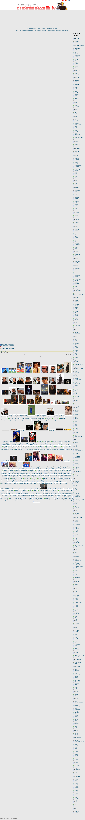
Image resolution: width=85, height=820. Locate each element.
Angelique (77, 84)
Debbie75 (77, 219)
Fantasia (76, 319)
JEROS (76, 426)
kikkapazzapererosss (79, 450)
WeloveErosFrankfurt (79, 802)
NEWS (28, 28)
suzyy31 (76, 745)
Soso (76, 729)
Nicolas (76, 584)
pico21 (76, 627)
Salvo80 (76, 694)
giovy (76, 375)
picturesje (77, 628)
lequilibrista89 (77, 467)
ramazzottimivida (78, 659)
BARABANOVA (78, 124)
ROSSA (76, 684)
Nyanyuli (76, 599)
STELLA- (77, 733)
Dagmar (76, 204)
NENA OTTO (77, 577)
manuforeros (77, 496)
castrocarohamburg (78, 165)
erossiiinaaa (77, 297)
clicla (76, 181)
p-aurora (76, 605)
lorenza (76, 479)
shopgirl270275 (78, 717)
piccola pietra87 (78, 626)
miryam (76, 553)
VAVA (76, 788)
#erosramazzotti (11, 344)
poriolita (76, 638)
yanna (76, 805)
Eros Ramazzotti (4, 344)
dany (76, 209)
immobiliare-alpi (78, 404)
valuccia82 (77, 784)
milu (76, 550)
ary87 (76, 110)
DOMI (76, 230)
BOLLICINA (77, 144)
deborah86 (77, 222)
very (76, 794)
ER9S (76, 255)
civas (76, 176)
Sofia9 (76, 726)
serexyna (76, 715)
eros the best (77, 261)
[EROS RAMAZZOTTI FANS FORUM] (64, 0)
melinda (76, 536)
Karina (76, 442)
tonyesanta (77, 766)
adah (76, 46)
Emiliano (76, 248)
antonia (76, 105)
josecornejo (77, 433)
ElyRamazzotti (77, 244)
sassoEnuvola (77, 706)
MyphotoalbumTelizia (79, 566)
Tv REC (66, 30)
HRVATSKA (77, 396)
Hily (76, 394)
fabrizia (76, 316)
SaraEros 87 (77, 704)
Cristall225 (77, 197)
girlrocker (77, 376)
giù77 (76, 382)
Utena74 (76, 770)
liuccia (76, 477)
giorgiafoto (77, 372)
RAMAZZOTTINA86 (79, 660)
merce (76, 538)
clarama (76, 177)
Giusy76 (76, 381)
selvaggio (77, 712)
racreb (76, 645)
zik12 (76, 809)
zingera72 (77, 811)
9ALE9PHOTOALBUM (79, 45)
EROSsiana (77, 296)
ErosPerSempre (78, 290)
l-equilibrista (77, 456)
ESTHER (77, 310)
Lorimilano (77, 481)
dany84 (76, 213)
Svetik (76, 747)
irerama (76, 411)
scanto (76, 708)
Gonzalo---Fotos (78, 383)
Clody (76, 183)
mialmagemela (77, 542)
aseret (76, 115)
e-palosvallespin (78, 232)
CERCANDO (77, 169)
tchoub (76, 751)
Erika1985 (77, 257)
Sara (76, 701)
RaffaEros (77, 648)
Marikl (76, 516)
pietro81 (76, 631)
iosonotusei (77, 407)
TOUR (52, 28)
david (76, 218)
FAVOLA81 (77, 325)
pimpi (76, 634)
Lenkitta (76, 465)
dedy (76, 223)
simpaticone (77, 723)
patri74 (76, 612)
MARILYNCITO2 (78, 518)
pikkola (76, 633)
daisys (76, 205)
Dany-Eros (77, 211)
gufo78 (76, 389)
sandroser (77, 698)
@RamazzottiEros (4, 345)
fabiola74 (76, 314)
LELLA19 (77, 464)
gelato (76, 353)
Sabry (76, 690)
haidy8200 (77, 392)
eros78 (76, 271)
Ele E (76, 236)
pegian (76, 616)
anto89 (76, 103)
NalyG (76, 573)
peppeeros (77, 619)
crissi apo (76, 195)
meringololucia (77, 541)
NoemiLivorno (77, 594)
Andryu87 (77, 80)
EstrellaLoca (77, 312)
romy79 (76, 676)
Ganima (76, 350)
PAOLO (76, 609)
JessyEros (77, 429)
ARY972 (76, 112)
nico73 (76, 582)
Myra (76, 567)
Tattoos (63, 30)
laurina (76, 460)
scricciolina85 (77, 709)
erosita (76, 286)
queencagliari (77, 644)
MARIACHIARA (78, 506)
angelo (76, 85)
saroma (76, 705)
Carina (76, 156)
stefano (76, 730)
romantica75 (77, 674)
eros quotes (77, 301)
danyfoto (76, 216)
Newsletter (50, 30)
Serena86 (76, 713)
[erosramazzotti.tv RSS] (66, 0)
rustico (76, 688)
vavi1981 (76, 790)
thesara (76, 755)
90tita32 (76, 44)
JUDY (76, 438)
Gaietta (76, 347)
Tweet (72, 358)
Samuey (76, 695)
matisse (76, 531)
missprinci (77, 555)
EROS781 (77, 272)
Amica (76, 76)
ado (75, 52)
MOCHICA (77, 557)
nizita (76, 591)
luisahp (76, 491)
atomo (76, 116)
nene (76, 578)
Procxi (76, 641)
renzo (76, 669)
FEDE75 (76, 329)
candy (76, 154)
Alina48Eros (77, 70)
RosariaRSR (77, 681)
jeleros (76, 424)
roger (76, 673)
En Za (76, 252)
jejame (76, 420)
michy (76, 546)
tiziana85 (76, 762)
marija (76, 514)
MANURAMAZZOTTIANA (78, 499)
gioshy (76, 374)
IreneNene (77, 410)
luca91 (76, 485)
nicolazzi (76, 585)
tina (75, 758)
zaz (75, 807)
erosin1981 (77, 283)
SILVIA (76, 719)
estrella (76, 311)
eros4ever (77, 265)
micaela (76, 543)
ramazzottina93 (78, 662)
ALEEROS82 (77, 56)
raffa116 (76, 646)
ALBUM (32, 28)
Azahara (76, 120)
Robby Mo (77, 670)
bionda (76, 141)
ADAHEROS (77, 48)
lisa (75, 474)
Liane (76, 470)
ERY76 (76, 307)
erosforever (77, 282)
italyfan (76, 413)
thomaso (76, 756)
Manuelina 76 (77, 495)
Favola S (76, 328)
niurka (76, 589)
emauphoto (77, 245)
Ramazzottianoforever (79, 658)
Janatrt (76, 415)
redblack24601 (77, 666)
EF (75, 233)
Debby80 (76, 220)
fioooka (76, 332)
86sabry (76, 42)
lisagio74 (76, 475)
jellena (76, 425)
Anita (76, 90)
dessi (76, 226)
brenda (76, 145)
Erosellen (76, 280)
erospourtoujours (78, 291)
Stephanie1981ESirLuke (79, 741)
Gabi (76, 344)
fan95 (76, 318)
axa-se (76, 119)
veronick (76, 793)
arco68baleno (77, 106)
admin (76, 51)
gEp (76, 360)
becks (76, 130)
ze (75, 808)
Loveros (76, 484)
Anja (76, 91)
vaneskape (77, 787)
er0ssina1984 (77, 254)
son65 (76, 727)
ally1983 (76, 71)
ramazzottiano (77, 656)
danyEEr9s (77, 215)
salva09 (76, 691)
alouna (76, 73)
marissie (76, 523)
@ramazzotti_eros (4, 348)
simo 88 (76, 722)
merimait (76, 539)
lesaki (76, 468)
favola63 (76, 323)
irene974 (76, 408)
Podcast (53, 30)
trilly (76, 768)
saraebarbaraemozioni (79, 702)
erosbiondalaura (78, 277)
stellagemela (77, 736)
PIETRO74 (77, 630)
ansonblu (76, 99)
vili (75, 795)
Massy (76, 527)
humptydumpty (78, 397)
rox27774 (77, 685)
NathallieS (77, 575)
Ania (76, 88)
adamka (76, 49)
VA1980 (76, 772)
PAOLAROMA (78, 607)
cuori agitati (77, 201)
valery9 (76, 779)
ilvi (75, 403)
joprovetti (77, 432)
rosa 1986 (77, 683)
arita (76, 108)
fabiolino (76, 315)
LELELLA (77, 463)
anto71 (76, 102)
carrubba (76, 163)
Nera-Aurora (77, 580)
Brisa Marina (77, 148)
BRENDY (77, 147)
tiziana (76, 761)
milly (76, 549)
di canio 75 (77, 227)
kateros (76, 443)
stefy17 (76, 731)
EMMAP (76, 251)
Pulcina (76, 642)
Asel (76, 113)
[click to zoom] (5, 372)
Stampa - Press (58, 30)
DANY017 (77, 212)
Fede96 (76, 330)
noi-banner (77, 595)
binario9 (76, 140)
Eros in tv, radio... (30, 30)
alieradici (76, 69)
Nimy (76, 587)
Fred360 (76, 340)
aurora (76, 117)
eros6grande (77, 268)
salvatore (76, 692)
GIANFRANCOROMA (79, 368)
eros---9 (76, 262)
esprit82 (76, 308)
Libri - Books (18, 30)
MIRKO (76, 552)
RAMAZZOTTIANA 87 (79, 655)
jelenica (76, 422)
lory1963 (76, 482)
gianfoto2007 (77, 367)
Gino (76, 371)
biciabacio (77, 138)
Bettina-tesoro (77, 135)
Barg (76, 126)
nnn (75, 592)
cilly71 (76, 173)
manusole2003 (77, 500)
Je (75, 431)
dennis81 (76, 225)
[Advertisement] (42, 19)
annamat (76, 95)
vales (76, 780)
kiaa (76, 446)
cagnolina (77, 151)
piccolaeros (77, 624)
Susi (76, 744)
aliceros (76, 66)
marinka (76, 521)
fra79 (76, 337)
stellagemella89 (78, 737)
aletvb (76, 60)
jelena (76, 421)
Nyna (76, 601)
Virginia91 (77, 798)
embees (76, 247)
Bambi (76, 122)
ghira (76, 362)
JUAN (76, 435)
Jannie (76, 417)
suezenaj (76, 743)
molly (76, 559)
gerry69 (76, 361)
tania (76, 748)
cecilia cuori (77, 167)
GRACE (76, 386)
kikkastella (77, 452)
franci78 (76, 339)
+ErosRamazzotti (4, 347)
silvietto (76, 720)
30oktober (77, 41)
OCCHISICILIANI (78, 602)
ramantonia (77, 649)
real (75, 665)
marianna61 (77, 507)
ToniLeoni (77, 765)
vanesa (76, 786)
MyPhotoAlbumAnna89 (79, 564)
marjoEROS (77, 524)
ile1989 (76, 400)
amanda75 (77, 74)
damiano (76, 208)
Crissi (76, 194)
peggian (76, 614)
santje (76, 699)
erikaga (76, 258)
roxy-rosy (77, 687)
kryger (76, 454)
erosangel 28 (77, 275)
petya (76, 620)
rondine (76, 677)
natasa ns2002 (77, 574)
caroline (76, 162)
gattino (76, 351)
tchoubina (77, 752)
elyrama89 (77, 243)
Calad (76, 152)
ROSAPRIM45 (78, 680)
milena (76, 548)
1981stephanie (77, 39)
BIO (35, 28)
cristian (76, 198)
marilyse (76, 520)
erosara (76, 276)
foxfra (76, 336)
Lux (76, 492)
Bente (76, 133)
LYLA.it (18, 818)
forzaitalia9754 (77, 335)
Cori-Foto (77, 188)
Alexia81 (76, 63)
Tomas (76, 763)
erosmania (77, 287)
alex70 (76, 62)
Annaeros (77, 94)
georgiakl (76, 358)
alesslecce (77, 59)
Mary (76, 525)
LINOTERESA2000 (79, 472)
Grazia (76, 387)
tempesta (76, 754)
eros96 (76, 273)
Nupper (76, 598)
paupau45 (77, 613)
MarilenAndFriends (78, 517)
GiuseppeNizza (78, 379)
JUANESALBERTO (79, 436)
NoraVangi (77, 596)
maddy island (77, 493)
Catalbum (77, 166)
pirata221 (76, 635)
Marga (76, 503)
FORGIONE (77, 333)
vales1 (76, 782)
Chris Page (77, 170)
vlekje (76, 801)
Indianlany (77, 406)
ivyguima (76, 414)
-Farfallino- (77, 38)
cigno (76, 172)
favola (76, 322)
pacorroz (76, 606)
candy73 (76, 155)
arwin (76, 109)
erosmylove (77, 289)
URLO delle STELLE (79, 769)
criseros (76, 191)
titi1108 (76, 759)
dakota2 (76, 206)
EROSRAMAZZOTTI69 (78, 294)
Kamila (76, 440)
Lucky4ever (77, 486)
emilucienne (77, 250)
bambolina (77, 123)
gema (76, 354)
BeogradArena (77, 134)
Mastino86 (77, 528)
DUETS (38, 28)
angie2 (76, 87)
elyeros (76, 241)
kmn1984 (77, 453)
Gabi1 (76, 346)
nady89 (76, 570)
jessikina (76, 428)
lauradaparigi (77, 457)
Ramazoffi (77, 651)
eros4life (76, 266)
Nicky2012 (77, 581)
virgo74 (76, 800)
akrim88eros (77, 55)
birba (76, 142)
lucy (76, 488)
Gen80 (76, 357)
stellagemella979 (78, 738)
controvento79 (77, 187)
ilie (75, 401)
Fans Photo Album (3, 351)
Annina (76, 96)
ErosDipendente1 (78, 279)
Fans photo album (38, 30)
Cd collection (24, 30)
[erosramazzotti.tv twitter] (68, 0)
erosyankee (77, 298)
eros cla (76, 300)
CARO (76, 161)
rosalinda (76, 678)
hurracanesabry (78, 399)
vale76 (76, 773)
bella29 (76, 131)
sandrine (76, 697)
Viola (76, 797)
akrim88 (76, 53)
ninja (76, 588)
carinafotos (77, 158)
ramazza (76, 652)
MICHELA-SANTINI (79, 545)
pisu (76, 637)
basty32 (76, 127)
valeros (76, 777)
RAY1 (76, 663)
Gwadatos (77, 390)
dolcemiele (77, 229)
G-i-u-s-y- (77, 343)
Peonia (76, 617)
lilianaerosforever (78, 471)
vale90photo (77, 776)
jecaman (76, 418)
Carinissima (77, 159)
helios (76, 393)
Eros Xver (77, 305)
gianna (76, 369)
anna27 (76, 92)
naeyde (76, 571)
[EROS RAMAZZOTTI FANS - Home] (29, 9)
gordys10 (76, 385)
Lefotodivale (77, 461)
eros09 (76, 264)
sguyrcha (76, 716)
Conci (76, 184)
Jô (75, 439)
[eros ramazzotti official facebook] (69, 0)
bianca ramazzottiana (79, 137)
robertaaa (76, 672)
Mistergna (77, 556)
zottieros (76, 812)
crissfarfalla (77, 193)
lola (75, 478)
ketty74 (76, 445)
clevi (76, 180)
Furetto (76, 342)
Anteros (76, 101)
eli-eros (76, 237)
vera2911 (76, 791)
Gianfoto (76, 365)
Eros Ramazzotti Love (79, 303)
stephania (76, 740)
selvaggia (76, 711)
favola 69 (76, 326)
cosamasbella (77, 190)
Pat (75, 610)
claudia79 (77, 179)
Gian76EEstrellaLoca (79, 364)
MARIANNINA (78, 509)
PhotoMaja (77, 623)
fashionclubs (77, 321)
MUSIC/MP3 (48, 28)
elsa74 (76, 240)
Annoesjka (77, 98)
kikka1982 (77, 447)
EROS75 (76, 269)
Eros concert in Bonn (79, 259)
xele (76, 804)
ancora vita (77, 77)
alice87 (76, 64)
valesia (76, 783)
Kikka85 (76, 449)
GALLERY (43, 28)
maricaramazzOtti (78, 511)
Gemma (76, 355)
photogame (77, 621)
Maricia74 (77, 513)
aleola (76, 57)
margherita (77, 504)
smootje (76, 724)
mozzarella (77, 563)
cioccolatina (77, 174)
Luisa (76, 489)
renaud (76, 667)
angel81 (76, 83)
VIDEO (56, 28)
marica (76, 510)
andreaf (76, 78)
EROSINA (77, 284)
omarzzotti (77, 603)
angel (76, 81)
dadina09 (76, 202)
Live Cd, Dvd (44, 30)
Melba (76, 535)
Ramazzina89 (77, 653)
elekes (76, 234)
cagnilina (76, 149)
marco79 (76, 502)
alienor (76, 67)
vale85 (76, 775)
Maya (76, 532)
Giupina (76, 378)
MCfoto (76, 534)
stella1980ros (77, 734)
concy (76, 186)
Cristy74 (76, 200)
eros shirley (77, 304)
